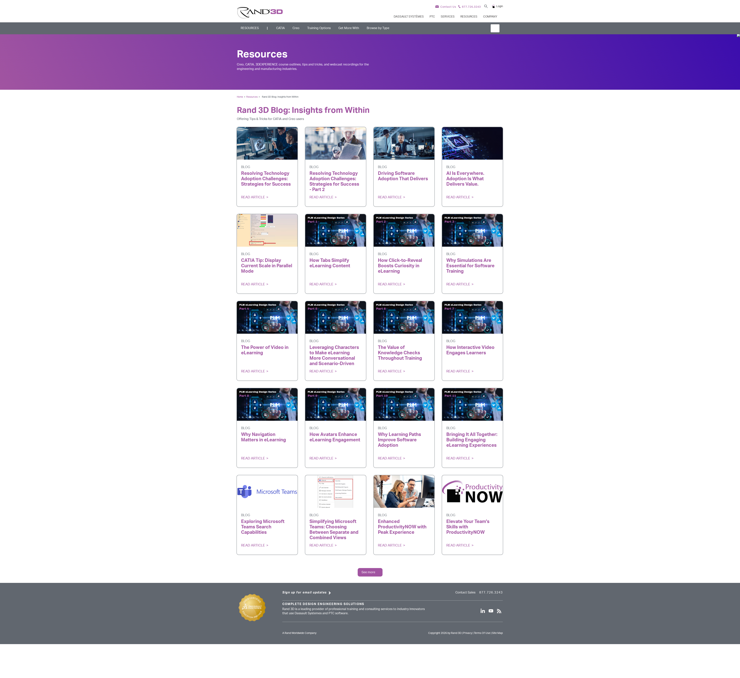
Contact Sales (465, 592)
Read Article (253, 197)
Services (448, 16)
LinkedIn (273, 190)
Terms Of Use (482, 633)
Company (490, 16)
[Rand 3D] (260, 12)
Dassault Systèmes (409, 16)
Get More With (348, 28)
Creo (296, 28)
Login (499, 6)
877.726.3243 (491, 592)
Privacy (467, 633)
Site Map (497, 633)
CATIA (280, 28)
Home (240, 97)
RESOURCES (250, 28)
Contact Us (448, 7)
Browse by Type (378, 28)
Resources (468, 16)
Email (261, 190)
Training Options (319, 28)
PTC (432, 16)
